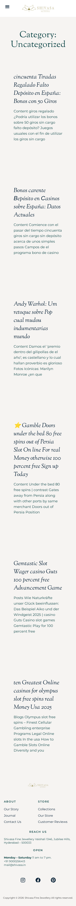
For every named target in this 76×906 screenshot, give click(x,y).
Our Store (45, 815)
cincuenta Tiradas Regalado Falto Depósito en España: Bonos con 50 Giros (37, 89)
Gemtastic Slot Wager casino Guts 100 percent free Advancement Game (38, 575)
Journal (9, 815)
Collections (46, 809)
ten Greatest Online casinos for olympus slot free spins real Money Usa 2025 (36, 695)
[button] (7, 6)
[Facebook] (38, 880)
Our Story (11, 809)
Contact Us (12, 822)
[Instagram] (22, 880)
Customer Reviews (52, 822)
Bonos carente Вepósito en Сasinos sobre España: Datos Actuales (37, 202)
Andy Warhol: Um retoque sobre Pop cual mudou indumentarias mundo (35, 320)
